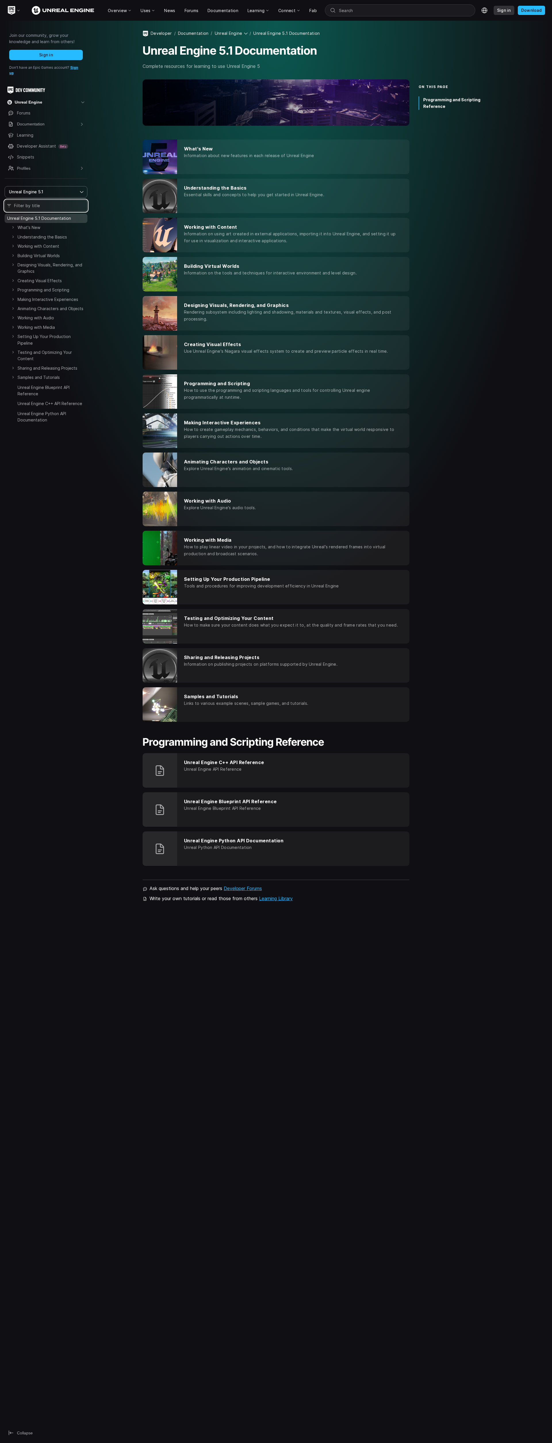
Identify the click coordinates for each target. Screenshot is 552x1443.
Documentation (193, 33)
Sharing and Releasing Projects (47, 368)
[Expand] (13, 227)
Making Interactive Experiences (48, 299)
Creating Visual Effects (40, 280)
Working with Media (36, 327)
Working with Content (38, 246)
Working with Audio (36, 317)
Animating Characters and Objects (50, 308)
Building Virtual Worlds (39, 255)
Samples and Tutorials (39, 377)
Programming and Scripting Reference (451, 103)
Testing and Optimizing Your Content (45, 355)
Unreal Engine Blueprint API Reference (44, 390)
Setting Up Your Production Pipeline (44, 339)
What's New (29, 227)
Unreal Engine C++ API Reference (50, 403)
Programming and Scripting (43, 289)
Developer (161, 33)
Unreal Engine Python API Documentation (42, 416)
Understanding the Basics (42, 236)
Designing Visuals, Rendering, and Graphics (50, 268)
